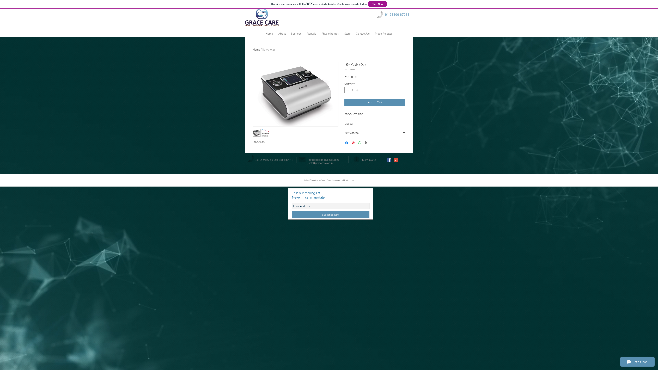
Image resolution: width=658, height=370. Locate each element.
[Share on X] (366, 143)
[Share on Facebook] (347, 143)
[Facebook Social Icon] (389, 160)
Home (256, 49)
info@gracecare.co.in (321, 163)
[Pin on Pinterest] (353, 143)
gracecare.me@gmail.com (324, 159)
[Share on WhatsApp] (360, 143)
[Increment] (357, 90)
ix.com (351, 180)
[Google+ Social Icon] (396, 160)
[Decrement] (347, 90)
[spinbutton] (352, 90)
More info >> (369, 160)
